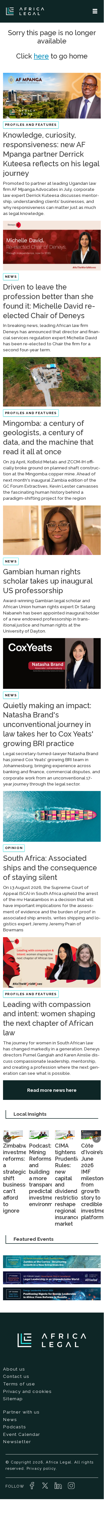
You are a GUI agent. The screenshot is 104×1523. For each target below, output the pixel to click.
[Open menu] (95, 11)
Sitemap (13, 1398)
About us (14, 1369)
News (10, 1419)
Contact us (16, 1376)
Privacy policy (41, 1468)
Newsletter (17, 1441)
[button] (7, 1139)
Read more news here (52, 1090)
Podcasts (14, 1426)
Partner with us (21, 1412)
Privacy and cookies (27, 1391)
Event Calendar (21, 1434)
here (41, 56)
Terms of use (19, 1383)
